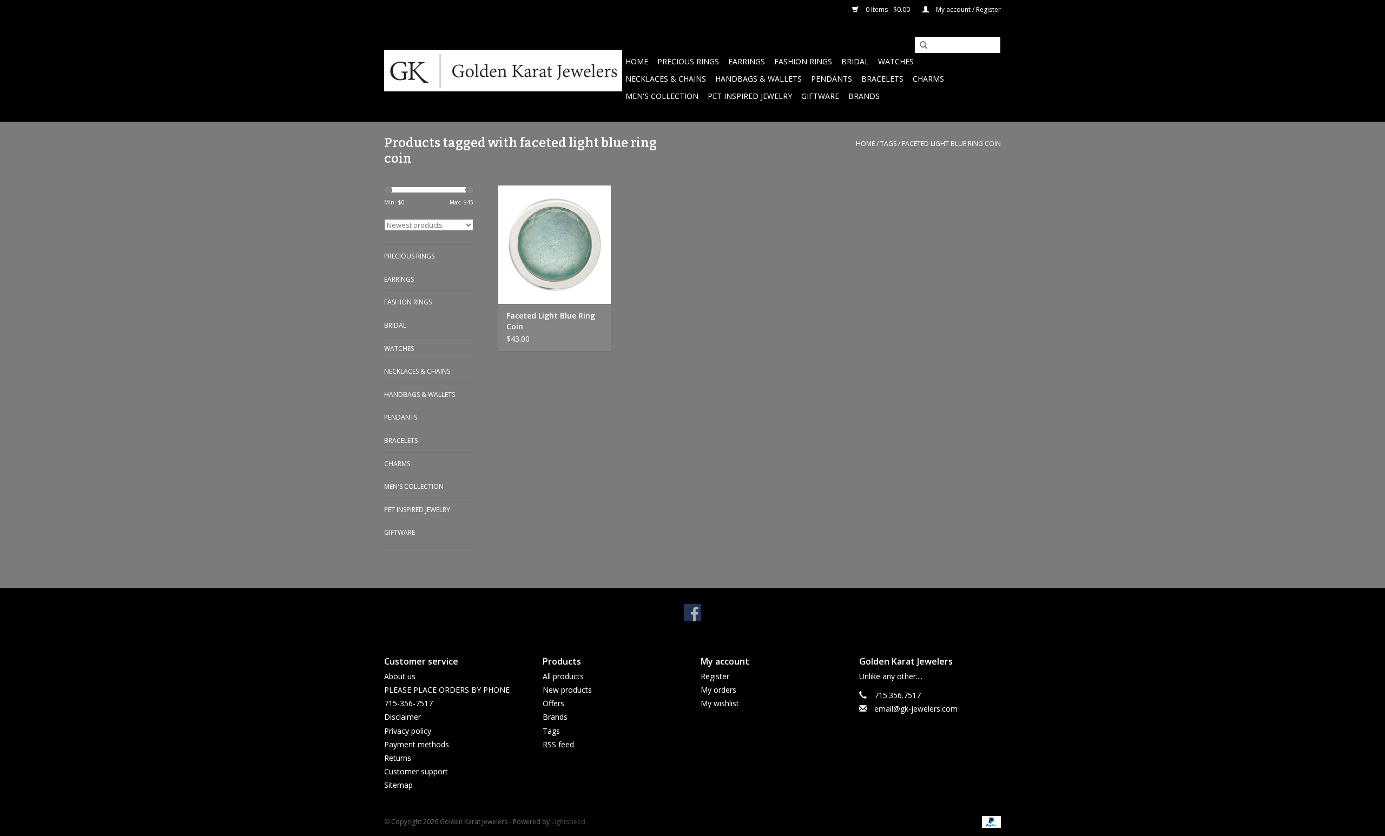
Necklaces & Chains (665, 79)
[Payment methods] (989, 821)
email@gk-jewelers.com (916, 709)
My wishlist (720, 703)
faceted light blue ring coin (951, 143)
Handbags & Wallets (758, 79)
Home (636, 61)
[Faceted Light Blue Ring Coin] (554, 244)
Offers (553, 703)
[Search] (919, 45)
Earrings (746, 61)
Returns (397, 758)
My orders (718, 690)
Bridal (855, 61)
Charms (928, 79)
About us (400, 676)
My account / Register (967, 9)
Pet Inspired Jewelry (750, 96)
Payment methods (416, 744)
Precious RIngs (688, 61)
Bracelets (882, 79)
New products (567, 690)
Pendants (831, 79)
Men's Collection (661, 96)
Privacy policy (407, 731)
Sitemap (398, 785)
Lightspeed (568, 821)
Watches (896, 61)
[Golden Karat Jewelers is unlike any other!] (503, 70)
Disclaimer (402, 717)
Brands (864, 96)
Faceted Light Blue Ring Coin (550, 320)
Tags (888, 143)
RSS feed (558, 744)
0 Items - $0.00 (888, 9)
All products (563, 676)
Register (715, 676)
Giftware (820, 96)
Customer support (416, 771)
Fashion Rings (803, 61)
